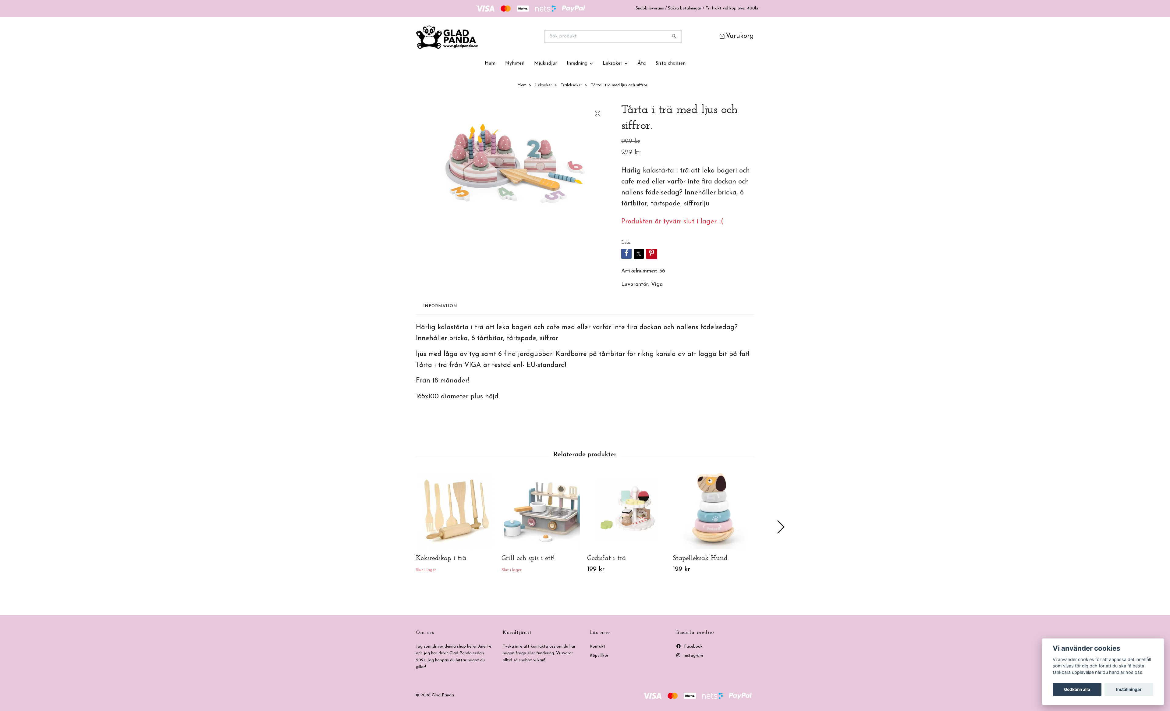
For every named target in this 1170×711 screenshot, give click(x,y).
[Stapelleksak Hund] (713, 511)
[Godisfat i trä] (627, 511)
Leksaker (612, 63)
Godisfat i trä (606, 558)
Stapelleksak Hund (700, 558)
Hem (490, 63)
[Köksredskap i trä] (456, 511)
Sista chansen (670, 63)
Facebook (693, 646)
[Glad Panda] (500, 37)
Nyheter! (514, 63)
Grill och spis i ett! (528, 558)
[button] (780, 527)
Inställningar (1129, 689)
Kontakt (597, 646)
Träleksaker (571, 85)
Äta (641, 63)
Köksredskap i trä (441, 558)
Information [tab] (440, 306)
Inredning (577, 63)
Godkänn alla (1077, 689)
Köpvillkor (599, 655)
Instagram (692, 655)
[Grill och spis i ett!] (542, 511)
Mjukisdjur (545, 63)
